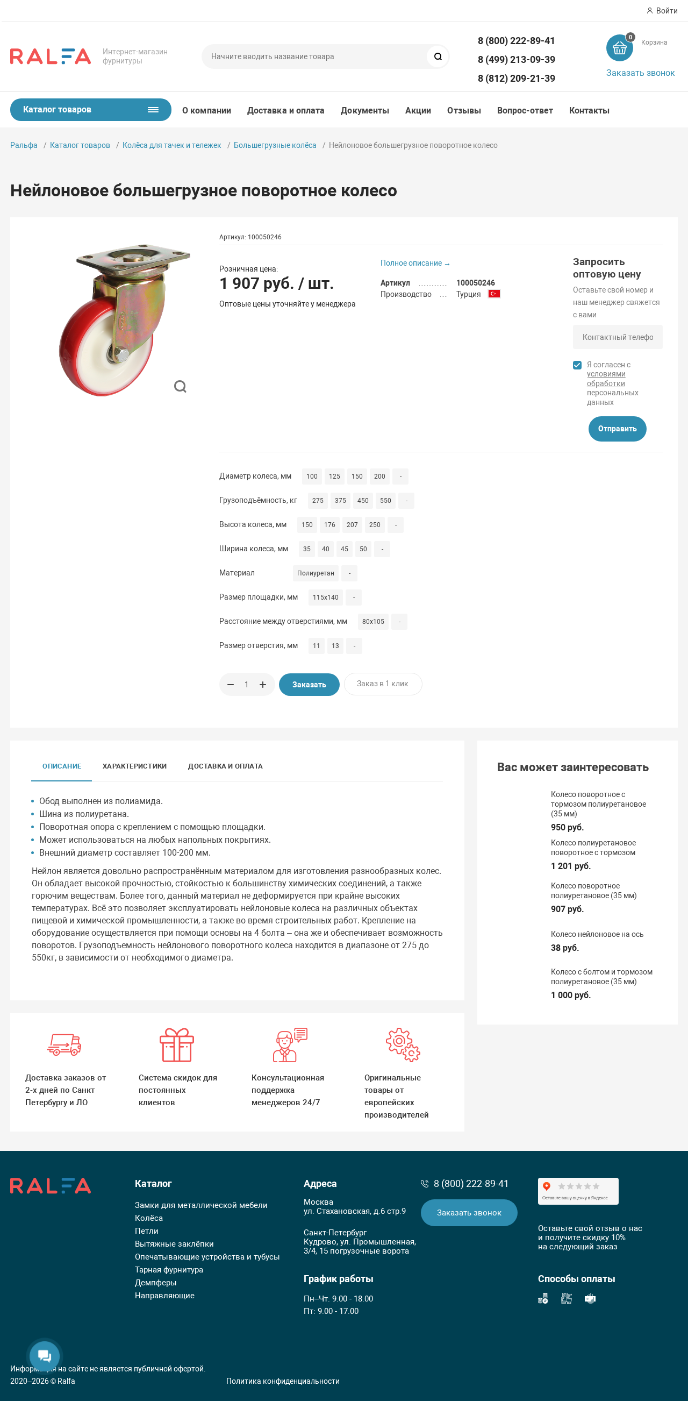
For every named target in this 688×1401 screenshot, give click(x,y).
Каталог (153, 1183)
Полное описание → (416, 263)
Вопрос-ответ (525, 110)
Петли (147, 1231)
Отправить (617, 428)
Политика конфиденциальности (283, 1381)
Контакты (589, 110)
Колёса (149, 1218)
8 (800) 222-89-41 (516, 40)
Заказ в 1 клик (382, 683)
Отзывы (464, 110)
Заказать (309, 684)
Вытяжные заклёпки (174, 1244)
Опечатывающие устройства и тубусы (207, 1257)
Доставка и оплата (286, 110)
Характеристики (135, 766)
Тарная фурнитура (169, 1270)
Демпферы (156, 1283)
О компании (206, 110)
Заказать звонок (640, 73)
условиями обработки (606, 378)
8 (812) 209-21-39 (516, 78)
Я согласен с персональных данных (613, 383)
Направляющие (165, 1295)
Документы (365, 110)
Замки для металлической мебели (201, 1205)
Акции (418, 110)
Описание (61, 766)
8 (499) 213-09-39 (516, 59)
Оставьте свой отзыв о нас (590, 1228)
